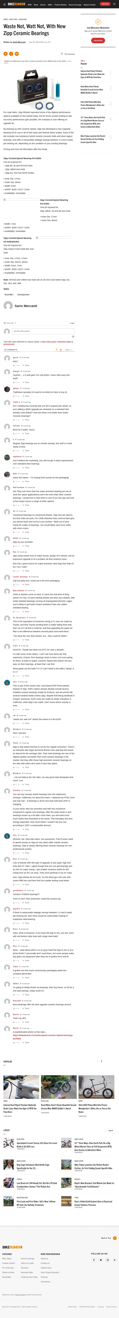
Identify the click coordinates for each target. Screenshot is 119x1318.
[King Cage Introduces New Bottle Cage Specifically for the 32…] (8, 1165)
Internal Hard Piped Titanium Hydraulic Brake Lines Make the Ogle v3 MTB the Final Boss (92, 74)
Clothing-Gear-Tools (29, 1277)
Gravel (42, 5)
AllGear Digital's (20, 1295)
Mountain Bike (22, 1197)
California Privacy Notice (87, 1307)
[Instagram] (107, 1259)
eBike (50, 5)
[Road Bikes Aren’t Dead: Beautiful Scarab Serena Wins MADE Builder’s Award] (59, 1087)
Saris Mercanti (19, 42)
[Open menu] (4, 4)
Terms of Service (111, 1307)
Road (36, 5)
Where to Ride (8, 1272)
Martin (16, 1028)
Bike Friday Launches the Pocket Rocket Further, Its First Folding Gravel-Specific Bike (93, 139)
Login (71, 323)
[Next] (101, 1061)
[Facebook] (93, 1259)
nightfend (17, 457)
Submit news (46, 1268)
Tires (76, 1197)
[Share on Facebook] (5, 54)
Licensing (101, 1307)
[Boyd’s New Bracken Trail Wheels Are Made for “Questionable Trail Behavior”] (66, 1183)
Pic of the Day (8, 1268)
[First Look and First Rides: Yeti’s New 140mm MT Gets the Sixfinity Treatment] (8, 1201)
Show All (111, 1130)
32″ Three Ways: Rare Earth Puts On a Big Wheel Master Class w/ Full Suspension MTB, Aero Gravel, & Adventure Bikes (93, 1146)
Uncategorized (23, 294)
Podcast (44, 1277)
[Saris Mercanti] (8, 306)
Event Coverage (75, 5)
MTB (29, 5)
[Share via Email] (17, 54)
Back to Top (106, 1238)
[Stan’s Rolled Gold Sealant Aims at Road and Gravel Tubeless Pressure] (66, 1201)
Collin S (16, 402)
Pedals (19, 1179)
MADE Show (78, 1139)
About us (44, 1259)
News (5, 1101)
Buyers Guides (90, 5)
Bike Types (7, 1259)
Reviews (24, 1268)
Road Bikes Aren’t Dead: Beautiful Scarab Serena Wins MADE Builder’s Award (92, 89)
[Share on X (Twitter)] (11, 54)
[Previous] (98, 1061)
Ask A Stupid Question (50, 1272)
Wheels (77, 1179)
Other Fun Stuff (27, 1263)
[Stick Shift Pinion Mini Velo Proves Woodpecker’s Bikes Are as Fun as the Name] (96, 1087)
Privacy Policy (72, 1307)
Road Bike (9, 294)
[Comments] (62, 54)
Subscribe (105, 4)
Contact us (45, 1263)
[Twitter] (100, 1259)
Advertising (45, 1282)
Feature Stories (61, 5)
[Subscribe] (114, 1259)
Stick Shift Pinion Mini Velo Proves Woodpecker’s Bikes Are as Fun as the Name (92, 105)
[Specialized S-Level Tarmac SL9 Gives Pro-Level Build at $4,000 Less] (8, 1143)
